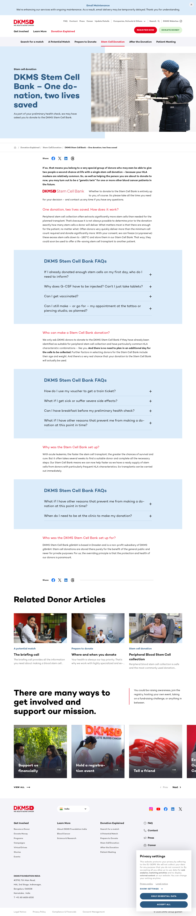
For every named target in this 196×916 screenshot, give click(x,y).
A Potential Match (59, 41)
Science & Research (66, 838)
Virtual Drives (20, 847)
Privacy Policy (39, 912)
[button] (66, 191)
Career (90, 21)
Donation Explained (63, 31)
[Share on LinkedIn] (66, 158)
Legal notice (162, 884)
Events (17, 856)
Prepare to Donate (85, 41)
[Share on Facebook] (53, 158)
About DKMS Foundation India (72, 829)
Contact (73, 21)
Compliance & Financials (64, 912)
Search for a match (32, 41)
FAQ (65, 21)
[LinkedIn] (173, 809)
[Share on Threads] (72, 158)
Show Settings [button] (149, 889)
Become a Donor (22, 829)
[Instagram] (151, 809)
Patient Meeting (166, 41)
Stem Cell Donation (113, 41)
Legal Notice (20, 912)
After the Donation (140, 41)
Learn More (40, 31)
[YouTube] (158, 809)
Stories (17, 852)
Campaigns (19, 843)
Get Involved (21, 31)
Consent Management (94, 912)
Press (82, 21)
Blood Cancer (63, 833)
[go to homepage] (24, 23)
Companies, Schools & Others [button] (127, 21)
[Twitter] (180, 809)
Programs (18, 838)
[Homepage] (15, 147)
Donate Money (21, 833)
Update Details (102, 21)
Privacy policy (146, 884)
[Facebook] (166, 809)
